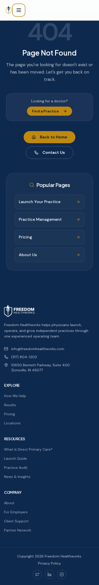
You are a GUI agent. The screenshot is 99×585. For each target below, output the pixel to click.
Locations (12, 423)
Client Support (16, 521)
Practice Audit (16, 467)
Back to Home (53, 137)
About (9, 503)
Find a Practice (45, 111)
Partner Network (17, 530)
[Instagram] (61, 574)
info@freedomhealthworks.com (37, 349)
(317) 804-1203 (24, 357)
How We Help (15, 396)
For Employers (16, 512)
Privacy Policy (49, 563)
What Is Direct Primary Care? (28, 449)
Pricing (9, 414)
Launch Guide (15, 458)
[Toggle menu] (18, 10)
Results (10, 405)
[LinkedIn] (49, 574)
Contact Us (53, 152)
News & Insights (17, 476)
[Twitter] (37, 574)
